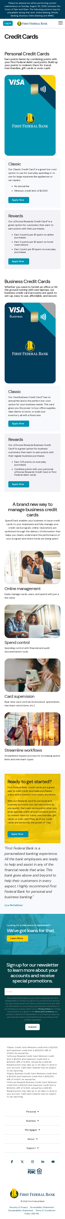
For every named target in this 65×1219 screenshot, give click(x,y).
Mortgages (31, 1129)
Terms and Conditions (44, 1011)
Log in (8, 23)
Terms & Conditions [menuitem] (45, 1210)
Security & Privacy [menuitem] (19, 1207)
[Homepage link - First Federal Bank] (32, 1197)
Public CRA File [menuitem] (32, 1213)
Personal (31, 1111)
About (31, 1139)
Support (31, 1148)
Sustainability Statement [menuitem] (20, 1210)
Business (31, 1120)
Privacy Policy (44, 1009)
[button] (60, 22)
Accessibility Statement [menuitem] (42, 1207)
